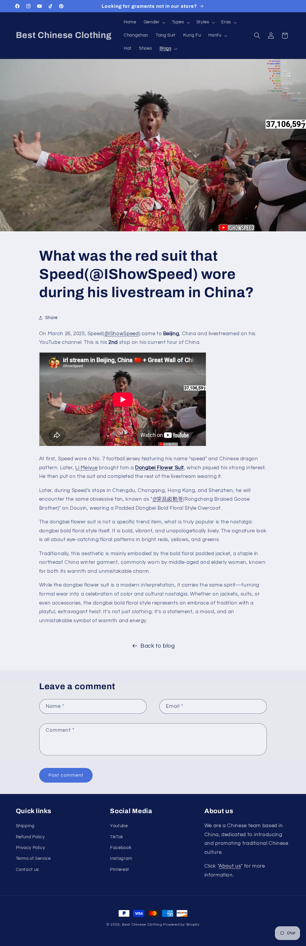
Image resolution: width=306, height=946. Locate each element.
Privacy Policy (30, 847)
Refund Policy (30, 837)
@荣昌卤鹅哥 (167, 499)
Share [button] (51, 317)
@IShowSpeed (121, 333)
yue (93, 467)
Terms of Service (33, 858)
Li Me (81, 467)
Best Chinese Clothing (142, 924)
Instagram (121, 858)
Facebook (120, 847)
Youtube (119, 826)
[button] (154, 22)
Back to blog (157, 646)
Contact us (27, 869)
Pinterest (119, 869)
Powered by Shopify (181, 924)
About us (230, 866)
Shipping (25, 826)
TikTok (116, 837)
